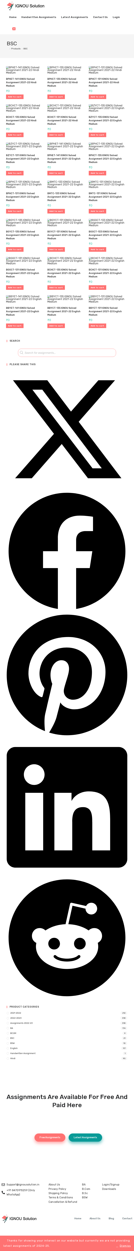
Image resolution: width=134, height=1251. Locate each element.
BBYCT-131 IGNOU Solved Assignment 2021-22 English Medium (105, 311)
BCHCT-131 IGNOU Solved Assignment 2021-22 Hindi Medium (62, 120)
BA (11, 1028)
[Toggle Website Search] (21, 28)
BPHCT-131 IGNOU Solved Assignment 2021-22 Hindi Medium (104, 82)
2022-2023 (16, 1018)
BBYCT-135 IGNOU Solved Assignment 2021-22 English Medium (63, 311)
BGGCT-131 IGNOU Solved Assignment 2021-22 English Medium (22, 273)
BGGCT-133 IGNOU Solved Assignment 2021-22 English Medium (105, 235)
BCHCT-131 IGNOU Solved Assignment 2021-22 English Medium (105, 273)
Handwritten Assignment (22, 1053)
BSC (26, 48)
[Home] (7, 48)
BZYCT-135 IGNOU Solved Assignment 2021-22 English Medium (105, 120)
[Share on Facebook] (67, 611)
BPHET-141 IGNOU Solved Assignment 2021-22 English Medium (63, 159)
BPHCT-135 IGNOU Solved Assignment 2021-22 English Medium (105, 159)
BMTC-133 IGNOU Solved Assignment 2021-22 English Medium (63, 197)
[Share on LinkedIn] (67, 875)
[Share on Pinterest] (67, 736)
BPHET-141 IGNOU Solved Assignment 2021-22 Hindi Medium (21, 82)
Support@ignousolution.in (23, 1184)
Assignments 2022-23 (21, 1023)
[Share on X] (67, 489)
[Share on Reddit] (67, 997)
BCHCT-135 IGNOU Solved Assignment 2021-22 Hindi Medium (21, 120)
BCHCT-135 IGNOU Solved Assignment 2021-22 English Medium (63, 273)
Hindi (12, 1058)
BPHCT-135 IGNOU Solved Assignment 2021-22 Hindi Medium (62, 82)
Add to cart (15, 97)
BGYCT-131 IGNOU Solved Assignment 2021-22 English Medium (63, 235)
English (14, 1048)
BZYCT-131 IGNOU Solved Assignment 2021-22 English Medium (22, 159)
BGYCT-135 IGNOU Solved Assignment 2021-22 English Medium (22, 235)
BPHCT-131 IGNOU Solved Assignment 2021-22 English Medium (22, 197)
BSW (12, 1043)
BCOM (13, 1033)
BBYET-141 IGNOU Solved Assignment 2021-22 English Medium (22, 311)
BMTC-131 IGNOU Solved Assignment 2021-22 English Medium (105, 197)
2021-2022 (15, 1013)
